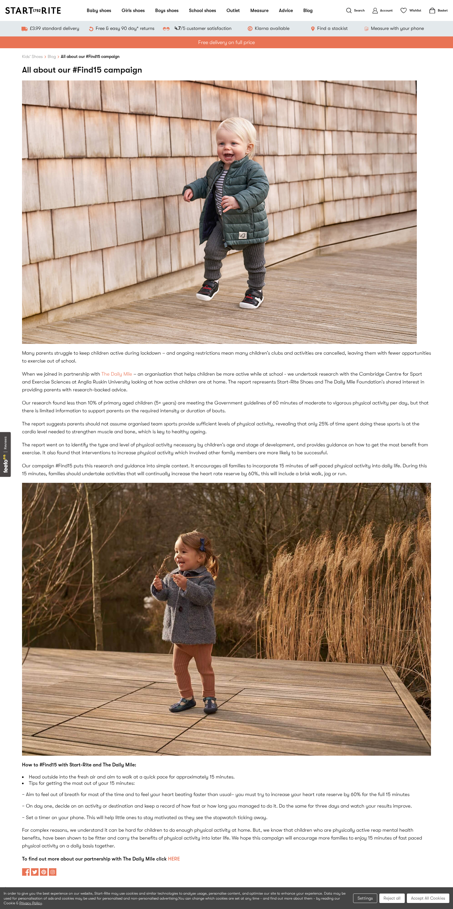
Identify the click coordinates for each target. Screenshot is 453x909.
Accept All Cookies (428, 898)
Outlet (233, 10)
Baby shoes (99, 10)
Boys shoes (167, 10)
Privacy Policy (30, 903)
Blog (308, 10)
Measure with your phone (397, 28)
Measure (259, 10)
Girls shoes (133, 10)
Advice (286, 10)
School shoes (202, 10)
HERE (174, 859)
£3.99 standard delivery (54, 28)
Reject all (392, 898)
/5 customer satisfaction (203, 28)
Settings (365, 898)
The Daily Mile (117, 374)
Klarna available (272, 28)
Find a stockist (332, 28)
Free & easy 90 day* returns (125, 28)
